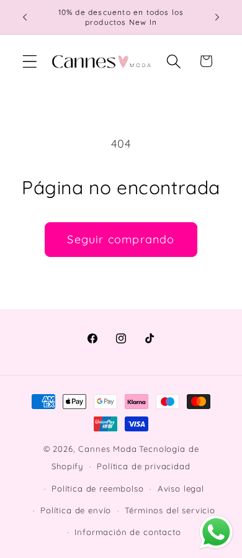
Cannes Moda (107, 449)
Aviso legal (181, 488)
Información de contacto (127, 532)
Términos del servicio (170, 510)
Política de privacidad (143, 466)
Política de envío (75, 510)
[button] (30, 61)
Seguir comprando (120, 239)
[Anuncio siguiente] (217, 17)
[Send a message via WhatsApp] (216, 532)
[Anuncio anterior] (24, 17)
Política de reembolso (98, 488)
